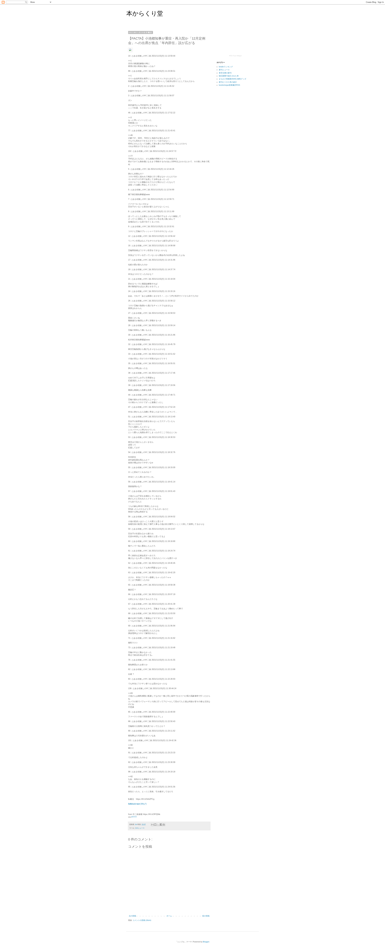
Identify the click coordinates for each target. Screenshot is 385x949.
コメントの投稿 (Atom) (142, 920)
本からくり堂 (144, 13)
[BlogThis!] (155, 824)
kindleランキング (226, 67)
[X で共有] (158, 824)
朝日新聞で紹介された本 (229, 76)
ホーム (169, 916)
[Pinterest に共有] (163, 824)
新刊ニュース (224, 70)
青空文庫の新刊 (225, 73)
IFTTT (134, 817)
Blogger (206, 942)
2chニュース (140, 828)
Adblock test (134, 804)
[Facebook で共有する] (160, 824)
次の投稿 (132, 916)
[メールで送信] (152, 824)
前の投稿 (205, 916)
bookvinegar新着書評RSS (229, 85)
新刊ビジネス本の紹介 (228, 82)
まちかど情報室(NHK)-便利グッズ (232, 79)
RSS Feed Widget (235, 56)
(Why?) (143, 804)
